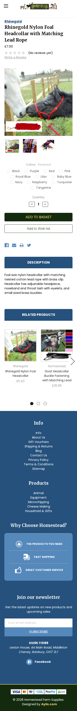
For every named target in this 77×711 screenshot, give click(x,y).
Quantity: (38, 197)
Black (16, 171)
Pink (67, 171)
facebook (43, 662)
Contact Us (38, 455)
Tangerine (43, 188)
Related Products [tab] (38, 314)
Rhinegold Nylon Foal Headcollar (20, 373)
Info (38, 433)
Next (72, 361)
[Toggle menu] (6, 6)
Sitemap (38, 469)
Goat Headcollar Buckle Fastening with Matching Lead (56, 375)
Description (38, 262)
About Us (38, 437)
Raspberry (39, 182)
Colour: (38, 164)
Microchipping (38, 502)
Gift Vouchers (38, 442)
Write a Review (15, 57)
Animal (38, 493)
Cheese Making (38, 506)
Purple (34, 171)
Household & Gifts (38, 511)
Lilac (44, 176)
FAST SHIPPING (44, 557)
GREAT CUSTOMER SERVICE (44, 570)
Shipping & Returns (39, 446)
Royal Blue (23, 176)
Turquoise (64, 182)
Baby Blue (64, 176)
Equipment (38, 497)
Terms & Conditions (38, 464)
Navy (18, 182)
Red (52, 171)
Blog (39, 451)
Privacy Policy (38, 460)
